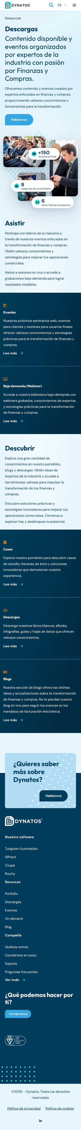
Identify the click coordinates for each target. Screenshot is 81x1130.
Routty (10, 873)
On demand (14, 918)
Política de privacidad (23, 1108)
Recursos (13, 882)
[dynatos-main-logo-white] (23, 821)
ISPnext (10, 857)
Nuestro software (19, 837)
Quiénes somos (16, 947)
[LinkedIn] (40, 1121)
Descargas (13, 902)
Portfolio (11, 893)
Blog (8, 927)
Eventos (11, 910)
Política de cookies (59, 1108)
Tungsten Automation (21, 848)
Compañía (13, 935)
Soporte (11, 963)
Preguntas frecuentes (21, 972)
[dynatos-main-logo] (18, 5)
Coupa (10, 865)
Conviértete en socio (20, 955)
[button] (51, 5)
